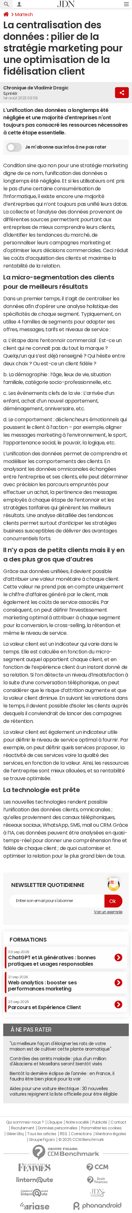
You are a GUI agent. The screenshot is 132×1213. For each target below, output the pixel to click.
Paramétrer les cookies (101, 1128)
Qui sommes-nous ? (25, 1122)
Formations (28, 940)
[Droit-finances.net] (97, 1180)
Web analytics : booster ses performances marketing (42, 983)
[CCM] (97, 1167)
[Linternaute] (34, 1180)
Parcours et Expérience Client (44, 1005)
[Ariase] (34, 1205)
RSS (63, 1134)
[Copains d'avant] (34, 1193)
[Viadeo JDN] (97, 1193)
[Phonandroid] (97, 1206)
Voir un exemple (108, 912)
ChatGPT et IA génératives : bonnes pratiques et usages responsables (52, 958)
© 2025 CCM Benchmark (80, 1140)
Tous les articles (41, 1134)
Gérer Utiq (15, 1134)
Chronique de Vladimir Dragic (36, 88)
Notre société (77, 1122)
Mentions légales (110, 1134)
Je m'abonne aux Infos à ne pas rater (65, 147)
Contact (118, 1122)
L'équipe (54, 1122)
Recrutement (22, 1128)
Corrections (81, 1134)
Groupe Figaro (42, 1140)
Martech (24, 14)
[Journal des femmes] (34, 1167)
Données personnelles (57, 1128)
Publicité (99, 1122)
